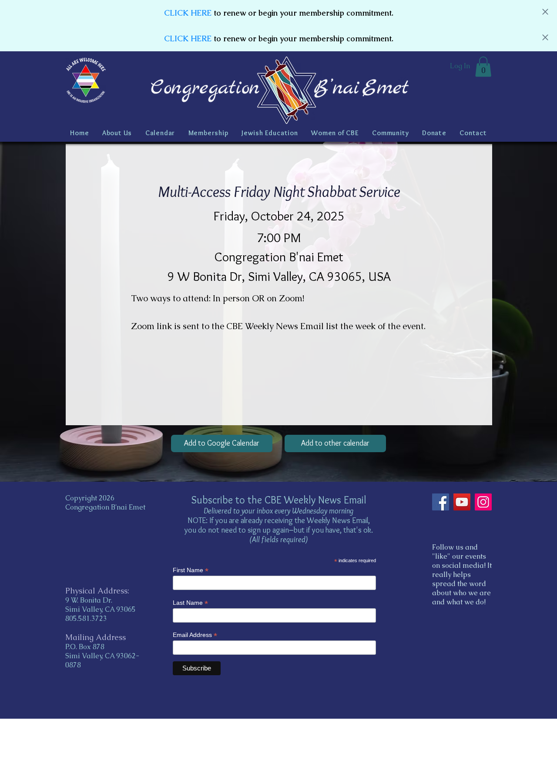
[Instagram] (483, 501)
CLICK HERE (187, 13)
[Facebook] (440, 501)
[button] (483, 67)
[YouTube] (461, 501)
